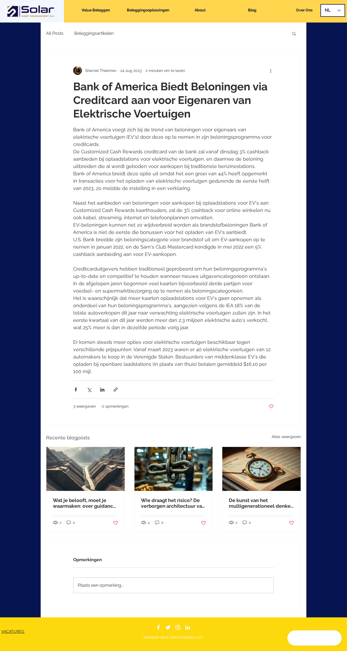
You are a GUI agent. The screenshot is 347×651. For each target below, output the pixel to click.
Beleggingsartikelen (94, 33)
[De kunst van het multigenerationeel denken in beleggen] (261, 469)
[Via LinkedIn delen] (102, 389)
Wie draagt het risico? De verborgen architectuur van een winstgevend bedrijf (173, 503)
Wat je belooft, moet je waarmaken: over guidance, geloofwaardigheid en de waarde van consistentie (85, 503)
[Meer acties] (270, 70)
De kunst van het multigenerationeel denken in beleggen (261, 503)
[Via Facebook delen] (75, 389)
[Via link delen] (115, 389)
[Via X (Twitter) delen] (89, 389)
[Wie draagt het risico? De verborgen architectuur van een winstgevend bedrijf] (173, 469)
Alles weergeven (286, 436)
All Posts (54, 33)
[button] (294, 33)
